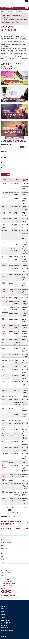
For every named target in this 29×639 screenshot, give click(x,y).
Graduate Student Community (9, 583)
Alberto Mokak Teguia (3, 341)
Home (2, 534)
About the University (5, 610)
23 (19, 507)
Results (3, 167)
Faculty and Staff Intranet (8, 585)
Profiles (14, 597)
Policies (3, 556)
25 (26, 507)
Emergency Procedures (6, 634)
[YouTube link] (9, 591)
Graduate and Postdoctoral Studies (14, 566)
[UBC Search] (26, 1)
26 (7, 510)
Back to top (4, 597)
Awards (3, 545)
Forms (2, 553)
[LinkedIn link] (6, 591)
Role (2, 162)
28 (13, 510)
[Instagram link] (2, 591)
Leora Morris (5, 461)
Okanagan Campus (5, 623)
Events (2, 613)
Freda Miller (4, 183)
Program (3, 157)
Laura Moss (4, 483)
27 (10, 510)
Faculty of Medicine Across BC (8, 630)
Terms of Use (14, 634)
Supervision (4, 548)
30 (20, 510)
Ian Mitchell (4, 268)
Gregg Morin (4, 447)
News (2, 611)
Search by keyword (6, 144)
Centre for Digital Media (6, 628)
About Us (3, 559)
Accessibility (3, 636)
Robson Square (4, 627)
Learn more (4, 46)
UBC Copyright (21, 634)
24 (22, 507)
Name (4, 179)
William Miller (5, 197)
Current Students (5, 539)
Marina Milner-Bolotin (3, 226)
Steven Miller (5, 192)
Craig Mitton (4, 301)
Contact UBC (4, 608)
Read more (16, 22)
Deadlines (3, 551)
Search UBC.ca (4, 617)
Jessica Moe (5, 312)
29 (17, 510)
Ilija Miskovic (5, 248)
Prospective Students (11, 11)
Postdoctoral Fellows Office (9, 581)
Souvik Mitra (4, 297)
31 (24, 510)
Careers (3, 614)
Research (19, 597)
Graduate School (4, 11)
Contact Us (3, 575)
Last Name (4, 151)
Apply (2, 562)
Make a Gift (3, 616)
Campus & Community (6, 542)
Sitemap (10, 597)
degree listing (11, 56)
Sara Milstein (5, 230)
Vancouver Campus (5, 622)
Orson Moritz (5, 453)
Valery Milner (5, 218)
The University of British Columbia (10, 2)
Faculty (17, 179)
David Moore (5, 413)
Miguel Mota (4, 498)
